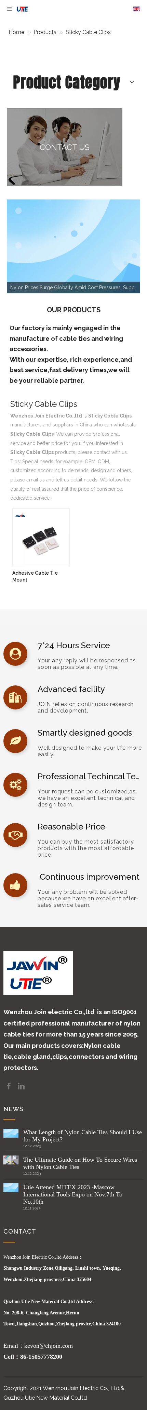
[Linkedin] (21, 1085)
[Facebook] (9, 1085)
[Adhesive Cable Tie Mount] (41, 536)
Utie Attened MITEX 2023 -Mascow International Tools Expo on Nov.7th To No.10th (72, 1194)
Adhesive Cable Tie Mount (35, 576)
